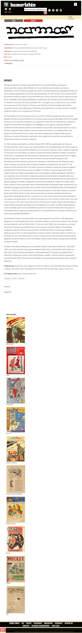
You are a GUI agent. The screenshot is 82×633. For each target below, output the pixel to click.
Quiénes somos (14, 623)
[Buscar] (45, 12)
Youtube (21, 60)
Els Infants (9, 404)
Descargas (58, 623)
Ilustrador (22, 278)
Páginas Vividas (11, 523)
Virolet (8, 583)
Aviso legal (55, 626)
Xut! (7, 614)
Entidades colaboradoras (41, 626)
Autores (71, 19)
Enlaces (28, 623)
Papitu (8, 553)
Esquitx (8, 433)
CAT (9, 12)
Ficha (13, 21)
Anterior (7, 286)
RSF (10, 60)
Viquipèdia (15, 60)
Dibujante (8, 278)
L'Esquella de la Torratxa (14, 494)
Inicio (70, 17)
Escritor (14, 278)
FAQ (23, 623)
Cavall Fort (9, 344)
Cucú (7, 375)
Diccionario (38, 623)
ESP (5, 12)
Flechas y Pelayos (11, 462)
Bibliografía (48, 623)
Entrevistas (69, 623)
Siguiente (7, 292)
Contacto (26, 626)
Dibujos (33, 21)
